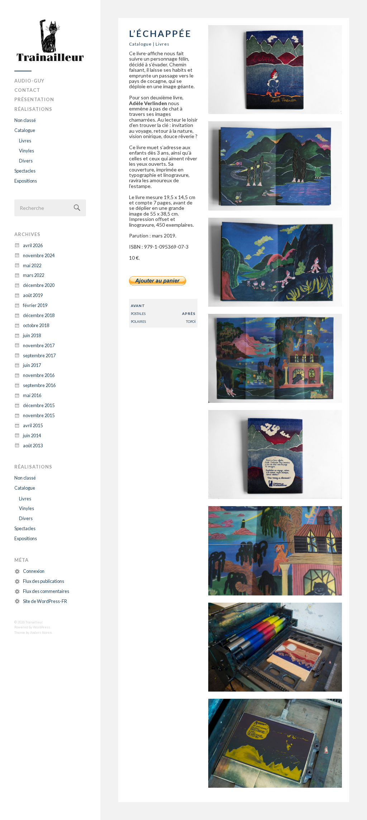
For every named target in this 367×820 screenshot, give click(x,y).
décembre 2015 (38, 405)
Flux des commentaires (46, 591)
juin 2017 (32, 365)
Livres (25, 140)
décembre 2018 (38, 315)
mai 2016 (32, 395)
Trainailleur (33, 622)
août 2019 (33, 295)
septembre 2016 (39, 385)
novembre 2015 (38, 415)
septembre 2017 (39, 355)
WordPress (41, 627)
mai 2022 (32, 265)
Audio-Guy (29, 81)
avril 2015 (33, 425)
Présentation (34, 99)
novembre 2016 (38, 375)
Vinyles (26, 151)
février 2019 (35, 305)
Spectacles (24, 171)
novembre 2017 (38, 345)
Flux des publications (43, 581)
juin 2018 (32, 335)
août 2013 (33, 445)
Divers (26, 161)
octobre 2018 (36, 325)
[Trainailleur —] (50, 41)
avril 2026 (33, 245)
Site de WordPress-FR (45, 601)
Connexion (33, 571)
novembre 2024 (38, 255)
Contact (27, 90)
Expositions (25, 181)
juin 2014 (32, 435)
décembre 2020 (38, 285)
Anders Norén (41, 633)
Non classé (25, 120)
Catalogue (24, 130)
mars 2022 (33, 275)
